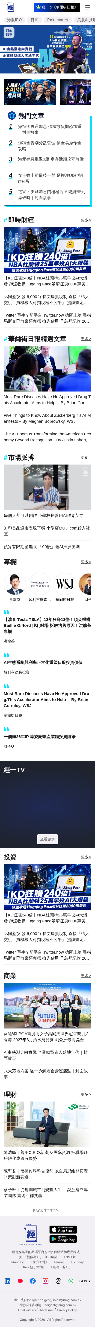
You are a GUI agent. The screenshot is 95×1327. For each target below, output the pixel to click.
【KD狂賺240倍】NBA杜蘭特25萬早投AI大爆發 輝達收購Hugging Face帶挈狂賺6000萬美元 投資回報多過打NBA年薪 (47, 281)
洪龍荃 (15, 600)
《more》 (59, 1262)
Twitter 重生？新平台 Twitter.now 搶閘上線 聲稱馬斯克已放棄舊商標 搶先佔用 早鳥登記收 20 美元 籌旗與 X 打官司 (47, 318)
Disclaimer (46, 1310)
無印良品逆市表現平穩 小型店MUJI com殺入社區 (47, 531)
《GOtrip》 (51, 1257)
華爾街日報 (65, 600)
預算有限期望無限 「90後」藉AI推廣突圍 (42, 546)
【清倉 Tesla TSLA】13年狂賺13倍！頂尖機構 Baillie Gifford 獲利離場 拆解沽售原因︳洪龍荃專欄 (47, 625)
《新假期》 (32, 1257)
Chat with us (27, 1310)
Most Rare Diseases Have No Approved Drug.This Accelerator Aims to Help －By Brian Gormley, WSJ (47, 400)
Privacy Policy (67, 1310)
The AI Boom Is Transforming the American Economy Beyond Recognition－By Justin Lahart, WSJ (47, 437)
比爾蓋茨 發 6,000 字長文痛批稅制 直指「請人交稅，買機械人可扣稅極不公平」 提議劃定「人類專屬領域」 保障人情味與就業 (46, 300)
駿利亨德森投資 (40, 600)
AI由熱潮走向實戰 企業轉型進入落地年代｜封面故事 (46, 1055)
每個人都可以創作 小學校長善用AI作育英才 (43, 515)
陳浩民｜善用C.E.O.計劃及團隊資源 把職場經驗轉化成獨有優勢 (46, 1155)
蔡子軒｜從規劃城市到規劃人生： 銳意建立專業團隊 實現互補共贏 (46, 1192)
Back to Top (45, 1211)
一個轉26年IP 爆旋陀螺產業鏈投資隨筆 (40, 736)
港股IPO (14, 20)
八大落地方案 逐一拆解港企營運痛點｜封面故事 (46, 1074)
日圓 (35, 20)
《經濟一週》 (59, 1267)
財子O (9, 746)
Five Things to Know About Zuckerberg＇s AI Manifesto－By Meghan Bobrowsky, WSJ (47, 418)
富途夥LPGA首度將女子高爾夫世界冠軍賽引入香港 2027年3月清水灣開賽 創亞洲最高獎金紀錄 (46, 1037)
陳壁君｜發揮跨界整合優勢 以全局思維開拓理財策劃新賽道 (46, 1174)
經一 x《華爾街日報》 (60, 7)
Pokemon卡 (57, 20)
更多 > (86, 220)
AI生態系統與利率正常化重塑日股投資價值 (43, 662)
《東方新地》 (39, 1262)
